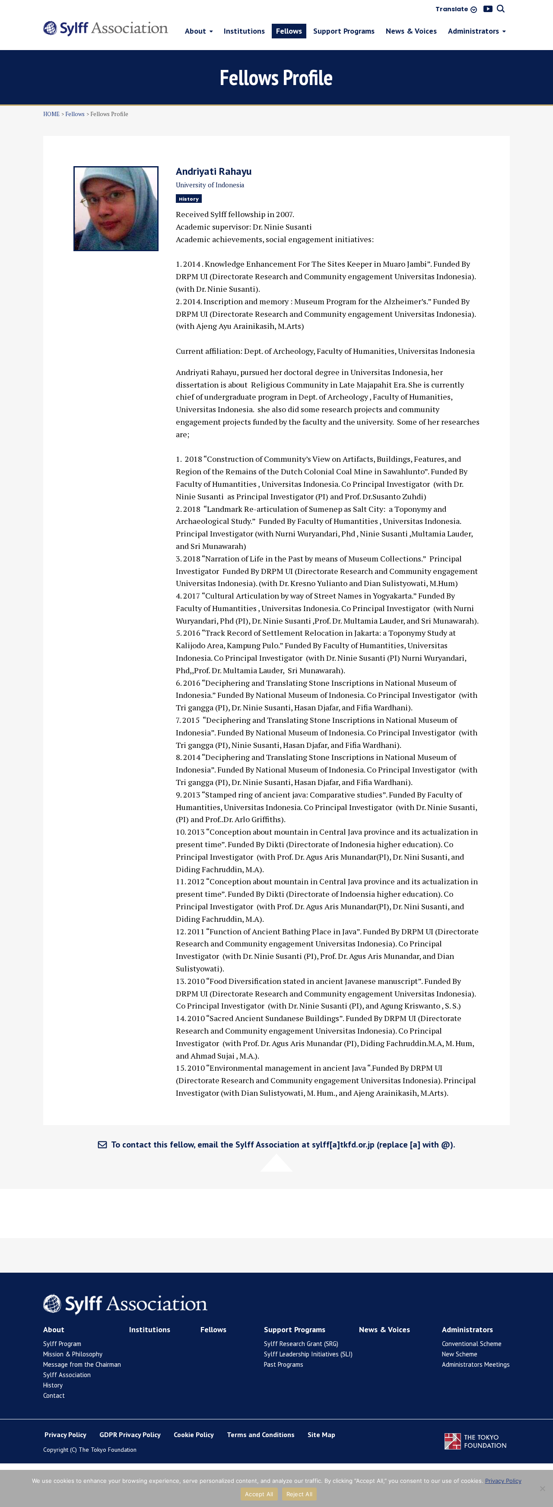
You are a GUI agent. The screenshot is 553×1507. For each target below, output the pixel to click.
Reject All (299, 1494)
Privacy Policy (65, 1434)
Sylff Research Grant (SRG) (301, 1344)
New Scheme (459, 1354)
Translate (451, 9)
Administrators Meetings (476, 1364)
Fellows (75, 114)
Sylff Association (67, 1375)
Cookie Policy (194, 1434)
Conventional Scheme (472, 1344)
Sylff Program (62, 1344)
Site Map (321, 1434)
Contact (54, 1395)
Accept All (259, 1494)
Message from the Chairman (82, 1364)
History (53, 1385)
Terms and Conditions (261, 1434)
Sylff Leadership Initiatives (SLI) (308, 1354)
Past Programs (283, 1364)
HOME (51, 114)
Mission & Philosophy (72, 1354)
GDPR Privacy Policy (130, 1434)
